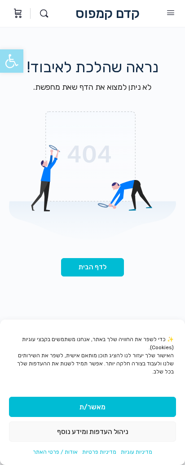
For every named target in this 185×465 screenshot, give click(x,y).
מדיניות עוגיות (136, 452)
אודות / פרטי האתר (55, 452)
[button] (11, 61)
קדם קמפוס (107, 14)
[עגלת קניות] (17, 13)
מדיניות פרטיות (99, 452)
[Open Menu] (170, 13)
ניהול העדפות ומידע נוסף (92, 432)
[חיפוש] (41, 13)
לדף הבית (92, 267)
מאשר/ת (92, 407)
